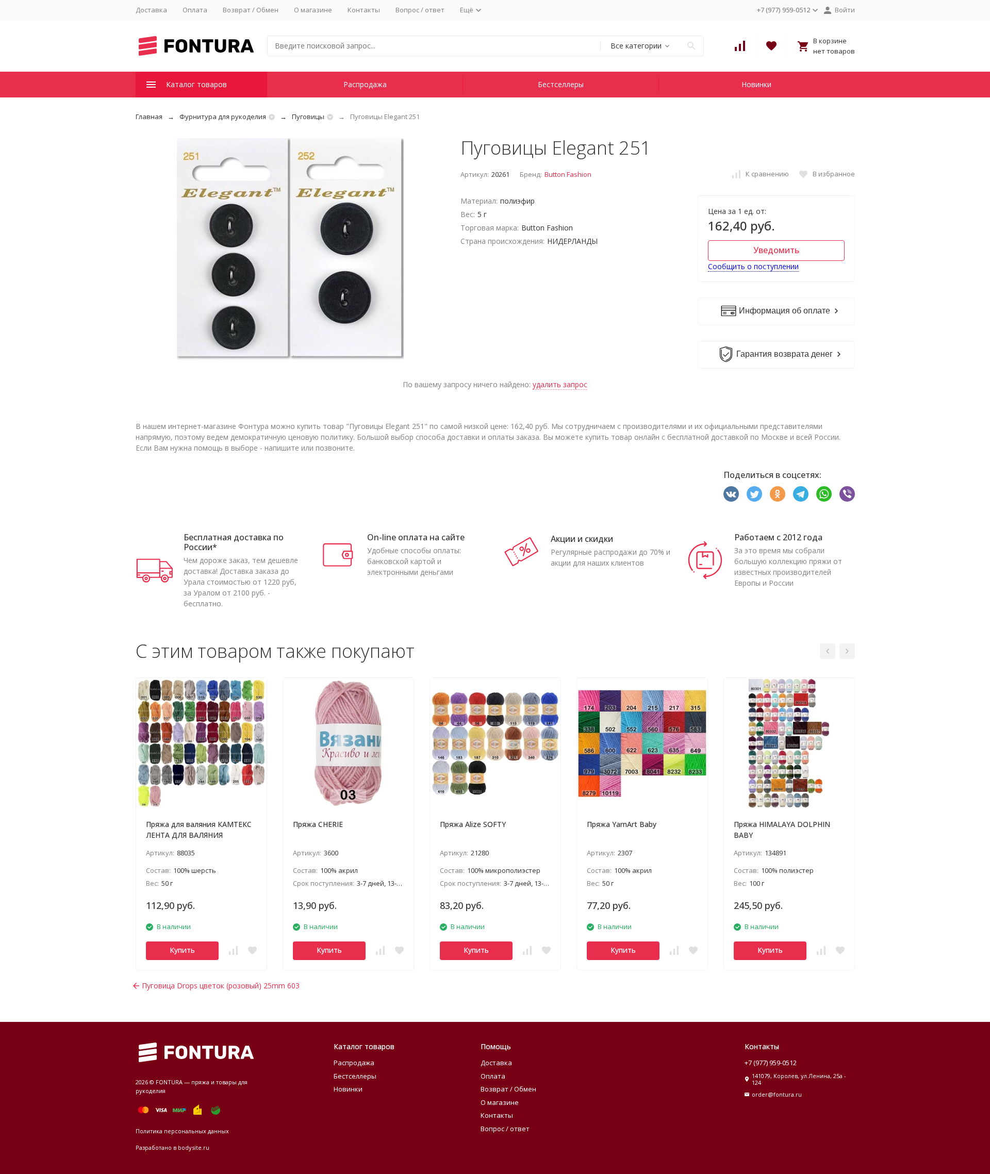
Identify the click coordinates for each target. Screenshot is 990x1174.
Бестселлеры (561, 84)
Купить (182, 950)
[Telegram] (800, 494)
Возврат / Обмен (250, 9)
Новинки (756, 84)
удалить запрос (560, 384)
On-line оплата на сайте (416, 537)
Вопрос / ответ (419, 9)
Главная (149, 116)
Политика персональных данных (182, 1131)
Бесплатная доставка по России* (234, 542)
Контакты (364, 9)
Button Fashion (567, 174)
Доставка (151, 9)
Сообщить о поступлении (753, 266)
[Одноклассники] (777, 494)
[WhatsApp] (824, 494)
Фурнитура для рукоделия (222, 116)
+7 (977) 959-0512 (771, 1062)
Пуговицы (308, 116)
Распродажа (365, 84)
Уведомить (776, 250)
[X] (754, 494)
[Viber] (847, 494)
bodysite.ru (193, 1147)
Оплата (195, 9)
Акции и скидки (582, 538)
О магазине (313, 9)
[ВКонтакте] (731, 494)
